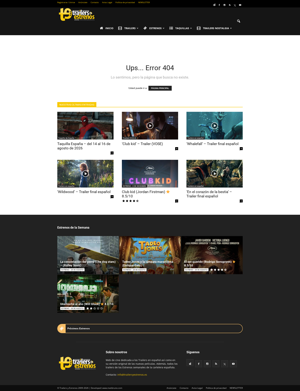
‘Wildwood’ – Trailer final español (84, 192)
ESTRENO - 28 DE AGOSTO (72, 269)
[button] (238, 21)
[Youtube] (240, 5)
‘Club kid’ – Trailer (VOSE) (142, 144)
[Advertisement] (150, 47)
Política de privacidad (125, 2)
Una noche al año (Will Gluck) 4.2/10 (86, 304)
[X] (235, 5)
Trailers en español (196, 138)
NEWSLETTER (144, 2)
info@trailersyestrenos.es (132, 374)
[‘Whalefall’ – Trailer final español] (214, 126)
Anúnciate (82, 2)
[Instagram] (224, 5)
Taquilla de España (66, 138)
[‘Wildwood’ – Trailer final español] (85, 174)
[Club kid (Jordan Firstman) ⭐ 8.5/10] (150, 174)
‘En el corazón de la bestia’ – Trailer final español (209, 194)
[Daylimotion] (214, 3)
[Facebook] (219, 5)
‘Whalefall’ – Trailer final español (212, 144)
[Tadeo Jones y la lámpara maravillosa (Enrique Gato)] (150, 255)
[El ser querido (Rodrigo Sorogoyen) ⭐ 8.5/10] (212, 255)
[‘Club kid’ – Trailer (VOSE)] (150, 126)
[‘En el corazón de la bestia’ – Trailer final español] (214, 174)
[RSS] (229, 5)
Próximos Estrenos (78, 328)
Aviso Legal (107, 2)
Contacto (95, 2)
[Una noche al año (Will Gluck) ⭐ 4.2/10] (88, 294)
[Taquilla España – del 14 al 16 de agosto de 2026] (85, 126)
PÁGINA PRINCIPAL (160, 88)
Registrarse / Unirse (66, 2)
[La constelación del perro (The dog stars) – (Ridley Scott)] (88, 255)
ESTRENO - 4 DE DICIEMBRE (134, 186)
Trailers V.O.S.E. (129, 138)
